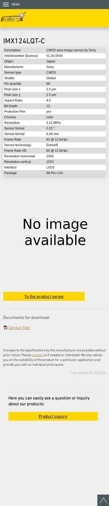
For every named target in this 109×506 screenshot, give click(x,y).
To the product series (43, 296)
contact (36, 355)
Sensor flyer (19, 327)
